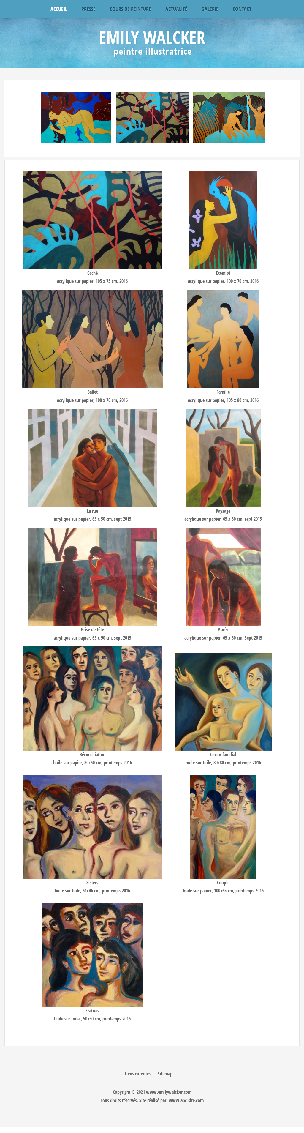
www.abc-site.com (186, 1100)
